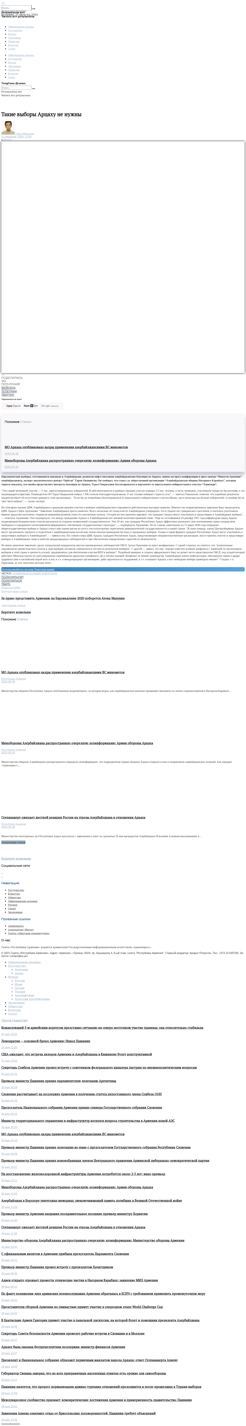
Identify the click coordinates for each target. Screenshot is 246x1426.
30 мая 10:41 (9, 1260)
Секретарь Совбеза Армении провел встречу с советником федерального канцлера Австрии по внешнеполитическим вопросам (99, 1067)
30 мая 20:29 (9, 1087)
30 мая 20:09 (9, 1153)
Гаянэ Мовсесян (24, 133)
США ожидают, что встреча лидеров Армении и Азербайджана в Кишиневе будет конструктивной (76, 1054)
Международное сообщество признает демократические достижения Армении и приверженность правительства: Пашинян (96, 1400)
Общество (14, 41)
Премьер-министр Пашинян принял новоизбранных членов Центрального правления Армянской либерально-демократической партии (105, 1161)
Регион (12, 34)
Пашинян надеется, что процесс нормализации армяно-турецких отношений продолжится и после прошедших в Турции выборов (101, 1387)
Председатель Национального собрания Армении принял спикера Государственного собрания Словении (81, 1107)
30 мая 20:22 (9, 1113)
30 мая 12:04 (9, 1193)
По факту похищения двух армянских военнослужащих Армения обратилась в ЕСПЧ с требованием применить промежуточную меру (103, 1294)
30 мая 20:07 (9, 1167)
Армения (18, 573)
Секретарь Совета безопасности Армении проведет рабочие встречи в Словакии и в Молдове (73, 1333)
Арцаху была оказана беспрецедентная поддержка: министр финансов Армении (63, 1347)
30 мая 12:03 (9, 1207)
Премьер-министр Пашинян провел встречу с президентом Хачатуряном (57, 1267)
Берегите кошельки (16, 859)
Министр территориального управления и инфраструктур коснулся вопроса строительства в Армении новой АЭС (88, 1121)
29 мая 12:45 (9, 1419)
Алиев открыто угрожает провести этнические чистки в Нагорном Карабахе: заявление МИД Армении (79, 1280)
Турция (20, 991)
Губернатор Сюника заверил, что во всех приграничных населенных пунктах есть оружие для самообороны (83, 1373)
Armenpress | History (21, 929)
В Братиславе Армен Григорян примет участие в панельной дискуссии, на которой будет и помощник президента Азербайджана (100, 1320)
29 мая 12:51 (9, 1406)
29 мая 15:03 (9, 1366)
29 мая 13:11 (9, 1379)
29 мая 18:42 (9, 1300)
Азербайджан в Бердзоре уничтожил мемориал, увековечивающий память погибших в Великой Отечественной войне (91, 1201)
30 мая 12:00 (9, 1220)
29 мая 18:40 (9, 1313)
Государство (15, 30)
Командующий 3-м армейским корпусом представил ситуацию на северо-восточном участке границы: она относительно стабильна (102, 1028)
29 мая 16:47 (9, 1340)
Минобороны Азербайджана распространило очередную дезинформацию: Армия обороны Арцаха (80, 460)
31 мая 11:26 (9, 1047)
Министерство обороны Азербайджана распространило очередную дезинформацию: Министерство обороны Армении (92, 1240)
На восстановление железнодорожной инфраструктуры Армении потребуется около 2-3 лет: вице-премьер (83, 1174)
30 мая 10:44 (9, 1247)
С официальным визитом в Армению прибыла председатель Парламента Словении (65, 1254)
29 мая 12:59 (9, 1393)
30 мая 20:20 (9, 1127)
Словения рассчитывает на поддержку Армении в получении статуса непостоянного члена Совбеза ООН (81, 1094)
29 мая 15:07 (9, 1353)
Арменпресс (16, 926)
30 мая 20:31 (9, 1074)
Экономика (14, 37)
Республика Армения (13, 678)
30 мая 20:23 (9, 1100)
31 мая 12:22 (9, 1034)
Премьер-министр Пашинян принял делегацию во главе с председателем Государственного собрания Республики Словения (96, 1147)
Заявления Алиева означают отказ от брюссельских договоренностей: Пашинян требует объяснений (78, 1413)
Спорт (11, 48)
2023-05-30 (11, 453)
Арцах (30, 573)
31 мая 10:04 (9, 1060)
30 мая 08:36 (9, 1273)
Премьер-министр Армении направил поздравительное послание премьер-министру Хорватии (74, 1214)
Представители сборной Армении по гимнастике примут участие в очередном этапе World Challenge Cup (82, 1307)
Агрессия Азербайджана (32, 999)
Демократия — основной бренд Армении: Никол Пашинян (45, 1041)
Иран (18, 984)
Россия (20, 980)
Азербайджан (24, 995)
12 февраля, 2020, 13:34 (16, 136)
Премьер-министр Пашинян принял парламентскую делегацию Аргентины (58, 1081)
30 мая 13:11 (9, 1180)
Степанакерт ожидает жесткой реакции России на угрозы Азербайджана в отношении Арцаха (73, 817)
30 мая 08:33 (9, 1286)
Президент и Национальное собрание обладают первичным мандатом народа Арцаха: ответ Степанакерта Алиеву (89, 1360)
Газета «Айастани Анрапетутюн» (29, 933)
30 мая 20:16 (9, 1140)
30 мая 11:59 (9, 1233)
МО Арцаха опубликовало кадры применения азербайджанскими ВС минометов (66, 447)
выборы (40, 573)
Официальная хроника (21, 26)
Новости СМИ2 (10, 587)
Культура (13, 45)
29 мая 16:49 (9, 1326)
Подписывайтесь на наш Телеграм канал (28, 569)
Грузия (19, 988)
